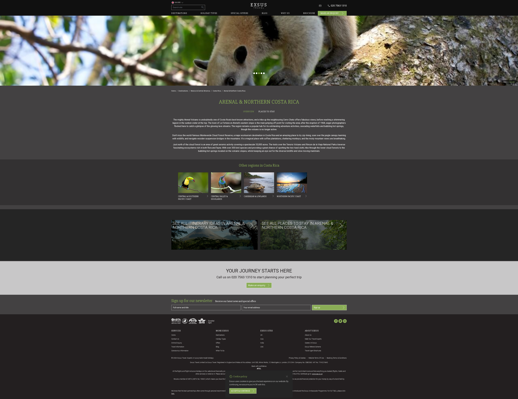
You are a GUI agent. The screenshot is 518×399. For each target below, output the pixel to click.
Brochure (309, 13)
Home (173, 91)
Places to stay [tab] (266, 111)
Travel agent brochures (313, 351)
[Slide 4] (261, 73)
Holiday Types (221, 339)
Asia (261, 339)
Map (505, 82)
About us (308, 335)
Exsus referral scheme (313, 347)
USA (261, 347)
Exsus (259, 6)
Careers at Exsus (311, 343)
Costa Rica (217, 91)
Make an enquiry (330, 13)
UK (261, 335)
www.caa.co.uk (317, 374)
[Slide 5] (264, 73)
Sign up (317, 307)
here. (173, 394)
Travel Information (177, 347)
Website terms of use (316, 358)
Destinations (179, 13)
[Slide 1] (254, 73)
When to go (220, 351)
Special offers (239, 13)
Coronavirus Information (179, 351)
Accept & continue (240, 391)
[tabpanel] (259, 187)
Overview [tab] (248, 111)
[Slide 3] (259, 73)
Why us (285, 13)
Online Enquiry (176, 343)
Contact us (175, 339)
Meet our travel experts (313, 339)
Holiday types (209, 13)
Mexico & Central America (200, 91)
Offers (218, 343)
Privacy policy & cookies (297, 358)
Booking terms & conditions (337, 358)
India (262, 343)
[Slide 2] (256, 73)
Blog (264, 13)
